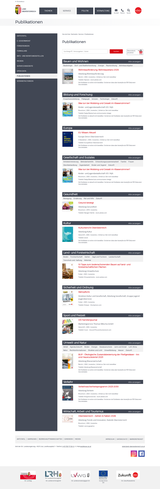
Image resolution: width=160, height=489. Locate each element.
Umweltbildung (110, 350)
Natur (65, 350)
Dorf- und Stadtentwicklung (85, 65)
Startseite (74, 34)
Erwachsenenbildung (71, 99)
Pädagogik (86, 99)
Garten (87, 257)
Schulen (95, 99)
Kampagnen (32, 439)
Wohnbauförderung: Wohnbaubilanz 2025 (98, 70)
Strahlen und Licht (95, 350)
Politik (85, 11)
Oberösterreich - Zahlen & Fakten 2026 (97, 416)
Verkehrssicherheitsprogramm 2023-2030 (98, 387)
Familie (123, 162)
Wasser (121, 350)
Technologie (104, 99)
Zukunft (114, 99)
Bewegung (67, 198)
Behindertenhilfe (87, 162)
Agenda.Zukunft (76, 347)
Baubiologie (67, 65)
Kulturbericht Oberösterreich (92, 228)
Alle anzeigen (134, 62)
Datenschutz (122, 439)
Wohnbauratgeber (126, 65)
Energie (101, 65)
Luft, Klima (133, 347)
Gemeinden (68, 439)
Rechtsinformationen (78, 350)
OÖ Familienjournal (87, 320)
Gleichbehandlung (70, 165)
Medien (78, 439)
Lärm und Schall (120, 347)
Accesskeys (20, 1)
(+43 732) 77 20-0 (68, 446)
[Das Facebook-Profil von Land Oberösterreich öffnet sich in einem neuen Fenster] (141, 453)
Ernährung (78, 198)
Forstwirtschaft (76, 257)
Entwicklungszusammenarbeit (107, 162)
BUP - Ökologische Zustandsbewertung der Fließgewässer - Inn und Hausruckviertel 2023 (108, 356)
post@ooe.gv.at (85, 446)
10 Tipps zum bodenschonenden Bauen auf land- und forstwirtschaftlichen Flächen (104, 266)
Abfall (65, 347)
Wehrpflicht (84, 292)
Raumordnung (111, 65)
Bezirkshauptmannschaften (50, 439)
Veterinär (87, 260)
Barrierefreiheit (136, 439)
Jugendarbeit (84, 165)
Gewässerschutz (105, 347)
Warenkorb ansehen (134, 52)
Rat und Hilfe (89, 198)
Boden (65, 257)
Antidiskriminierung (70, 162)
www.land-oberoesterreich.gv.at (133, 446)
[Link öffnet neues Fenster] (138, 9)
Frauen (131, 162)
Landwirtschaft (114, 257)
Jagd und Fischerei (99, 257)
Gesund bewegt (86, 203)
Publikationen (89, 34)
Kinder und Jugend (99, 165)
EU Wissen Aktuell (87, 133)
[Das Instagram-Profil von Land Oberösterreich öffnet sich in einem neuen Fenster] (134, 453)
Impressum (110, 439)
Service (67, 11)
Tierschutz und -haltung (72, 260)
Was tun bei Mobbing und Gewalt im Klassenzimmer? (104, 103)
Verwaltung (103, 11)
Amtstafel (21, 439)
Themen (48, 11)
